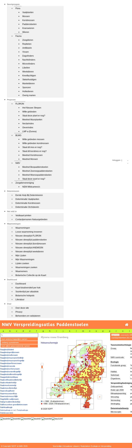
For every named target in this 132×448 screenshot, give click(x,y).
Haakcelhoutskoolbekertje (11, 380)
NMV (17, 163)
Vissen (25, 52)
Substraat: (115, 375)
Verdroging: (115, 404)
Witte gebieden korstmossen (35, 143)
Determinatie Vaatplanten (27, 199)
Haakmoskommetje (8, 385)
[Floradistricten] (73, 371)
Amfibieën (27, 48)
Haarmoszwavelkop (8, 393)
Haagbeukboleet (7, 350)
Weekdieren (28, 71)
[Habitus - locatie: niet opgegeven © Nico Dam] (57, 418)
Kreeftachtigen (29, 75)
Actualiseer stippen (71, 446)
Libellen (26, 68)
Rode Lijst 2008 (117, 390)
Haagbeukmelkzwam (9, 355)
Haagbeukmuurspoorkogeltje (12, 360)
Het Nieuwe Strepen (31, 108)
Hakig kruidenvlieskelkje (10, 402)
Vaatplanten (28, 12)
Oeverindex (27, 127)
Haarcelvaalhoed (7, 391)
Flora (17, 8)
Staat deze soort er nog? (33, 179)
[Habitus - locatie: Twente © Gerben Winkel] (5, 418)
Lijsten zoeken (22, 263)
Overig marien (29, 95)
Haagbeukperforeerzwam (10, 363)
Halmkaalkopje (6, 407)
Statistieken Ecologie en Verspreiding (96, 446)
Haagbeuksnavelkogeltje (10, 371)
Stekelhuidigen (29, 79)
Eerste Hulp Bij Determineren (29, 195)
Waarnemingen (22, 228)
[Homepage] (126, 325)
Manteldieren (28, 83)
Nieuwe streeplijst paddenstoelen (31, 240)
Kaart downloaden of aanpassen (99, 397)
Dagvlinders (28, 56)
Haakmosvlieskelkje (8, 388)
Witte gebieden (29, 111)
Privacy (18, 312)
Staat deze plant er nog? (33, 115)
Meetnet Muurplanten (32, 119)
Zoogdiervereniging (24, 183)
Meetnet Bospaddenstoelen (35, 167)
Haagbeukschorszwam (10, 369)
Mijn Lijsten (20, 255)
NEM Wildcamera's (31, 187)
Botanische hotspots (24, 295)
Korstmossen (28, 20)
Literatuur (19, 299)
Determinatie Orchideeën (27, 207)
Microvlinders (28, 64)
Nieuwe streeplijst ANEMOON (29, 247)
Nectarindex (28, 123)
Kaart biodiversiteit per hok (27, 287)
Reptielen (26, 44)
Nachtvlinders (28, 60)
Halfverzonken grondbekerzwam (14, 404)
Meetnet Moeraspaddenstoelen (37, 175)
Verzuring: (115, 397)
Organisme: (115, 378)
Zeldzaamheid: (117, 386)
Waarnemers (21, 271)
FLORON (19, 104)
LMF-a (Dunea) (29, 131)
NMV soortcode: (117, 357)
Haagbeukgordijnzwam (9, 352)
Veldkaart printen (23, 215)
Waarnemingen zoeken (26, 267)
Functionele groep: (118, 365)
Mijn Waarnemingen (24, 259)
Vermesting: (115, 400)
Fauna (18, 36)
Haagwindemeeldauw (9, 377)
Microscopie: (116, 412)
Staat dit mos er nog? (32, 147)
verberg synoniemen (10, 342)
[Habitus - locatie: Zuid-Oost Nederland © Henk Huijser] (47, 418)
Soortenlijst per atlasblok (26, 291)
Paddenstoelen (29, 24)
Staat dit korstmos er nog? (34, 151)
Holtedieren (27, 91)
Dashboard (20, 284)
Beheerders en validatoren (27, 316)
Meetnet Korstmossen (32, 155)
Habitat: (114, 371)
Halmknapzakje (6, 413)
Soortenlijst (57, 446)
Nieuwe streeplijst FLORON (28, 236)
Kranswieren (28, 28)
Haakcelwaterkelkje (8, 382)
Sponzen (26, 87)
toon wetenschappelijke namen (14, 339)
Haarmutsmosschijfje (9, 396)
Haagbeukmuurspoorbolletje (12, 358)
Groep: (114, 348)
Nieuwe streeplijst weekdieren (29, 251)
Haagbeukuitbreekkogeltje (11, 374)
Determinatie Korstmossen (27, 203)
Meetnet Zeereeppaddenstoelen (37, 171)
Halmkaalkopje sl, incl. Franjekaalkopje (14, 410)
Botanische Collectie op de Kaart (30, 275)
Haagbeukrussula (7, 366)
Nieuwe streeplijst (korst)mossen (30, 243)
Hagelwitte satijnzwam (9, 399)
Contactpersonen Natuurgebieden (31, 219)
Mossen (26, 16)
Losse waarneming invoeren (28, 232)
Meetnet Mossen (30, 159)
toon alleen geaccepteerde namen (16, 346)
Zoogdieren (27, 40)
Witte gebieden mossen (33, 139)
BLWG (18, 135)
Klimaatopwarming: (118, 393)
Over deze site (22, 308)
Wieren (25, 32)
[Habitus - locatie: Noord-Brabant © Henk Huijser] (36, 418)
